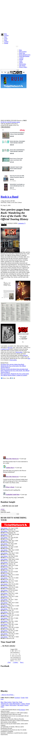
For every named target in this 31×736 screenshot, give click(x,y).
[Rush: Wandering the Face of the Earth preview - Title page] (15, 343)
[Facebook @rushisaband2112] (8, 73)
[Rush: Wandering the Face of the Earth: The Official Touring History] (10, 252)
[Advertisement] (15, 16)
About (21, 62)
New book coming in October (15, 374)
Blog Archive (23, 51)
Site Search (22, 65)
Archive (6, 35)
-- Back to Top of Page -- (7, 694)
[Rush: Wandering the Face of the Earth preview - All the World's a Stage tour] (15, 300)
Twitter (23, 697)
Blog (5, 34)
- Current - (15, 662)
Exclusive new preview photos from (13, 366)
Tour (5, 37)
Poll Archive (22, 64)
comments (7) (21, 223)
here (29, 358)
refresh (2, 509)
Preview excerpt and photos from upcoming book (15, 370)
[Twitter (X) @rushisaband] (17, 73)
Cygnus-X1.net (5, 349)
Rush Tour (22, 53)
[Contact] (23, 73)
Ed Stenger (22, 709)
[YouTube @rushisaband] (20, 73)
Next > (22, 662)
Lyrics (5, 38)
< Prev (9, 662)
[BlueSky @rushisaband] (14, 73)
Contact (6, 41)
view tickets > (4, 528)
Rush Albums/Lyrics (24, 54)
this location (19, 352)
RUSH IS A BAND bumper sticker (10, 122)
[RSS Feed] (5, 73)
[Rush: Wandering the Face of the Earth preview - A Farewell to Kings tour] (15, 321)
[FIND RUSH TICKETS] (14, 87)
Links (20, 61)
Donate (6, 43)
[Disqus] (15, 432)
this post (10, 347)
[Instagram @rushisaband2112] (11, 73)
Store (5, 40)
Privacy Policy (23, 67)
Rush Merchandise (24, 56)
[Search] (2, 73)
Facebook (17, 697)
